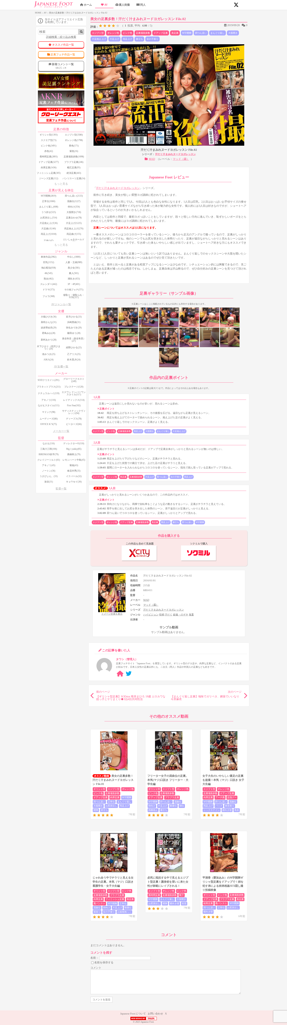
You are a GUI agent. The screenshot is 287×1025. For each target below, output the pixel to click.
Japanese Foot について (133, 1013)
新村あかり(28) (48, 339)
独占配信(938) (48, 267)
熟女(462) (48, 278)
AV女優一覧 (61, 366)
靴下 (181, 895)
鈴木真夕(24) (73, 359)
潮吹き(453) (74, 278)
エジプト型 (98, 33)
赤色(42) (48, 151)
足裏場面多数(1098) (74, 156)
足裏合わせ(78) (74, 217)
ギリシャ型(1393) (49, 134)
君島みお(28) (48, 333)
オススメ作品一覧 (63, 44)
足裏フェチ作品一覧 (63, 54)
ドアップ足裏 (161, 33)
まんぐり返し (217, 33)
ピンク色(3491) (48, 145)
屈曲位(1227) (73, 201)
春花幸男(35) (73, 470)
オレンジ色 (113, 33)
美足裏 (174, 33)
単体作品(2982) (48, 256)
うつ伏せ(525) (48, 212)
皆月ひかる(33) (74, 316)
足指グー (232, 797)
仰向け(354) (74, 206)
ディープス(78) (74, 418)
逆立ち (104, 810)
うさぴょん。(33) (49, 476)
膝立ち (139, 39)
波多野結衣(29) (48, 327)
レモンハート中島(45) (73, 459)
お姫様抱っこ (124, 912)
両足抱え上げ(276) (73, 228)
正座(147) (48, 240)
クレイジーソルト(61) (48, 459)
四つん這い (201, 33)
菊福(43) (74, 465)
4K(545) (49, 273)
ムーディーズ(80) (49, 418)
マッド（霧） (181, 159)
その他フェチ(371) (73, 289)
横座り (97, 912)
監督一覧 (61, 488)
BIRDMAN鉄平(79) (49, 454)
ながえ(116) (49, 443)
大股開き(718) (74, 212)
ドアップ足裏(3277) (48, 162)
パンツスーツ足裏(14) (73, 178)
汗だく (168, 614)
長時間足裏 (154, 895)
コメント (95, 967)
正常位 (111, 802)
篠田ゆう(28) (73, 333)
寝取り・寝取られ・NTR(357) (73, 296)
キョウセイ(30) (74, 481)
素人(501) (74, 273)
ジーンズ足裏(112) (48, 178)
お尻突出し (111, 806)
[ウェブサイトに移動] (120, 673)
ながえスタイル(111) (48, 405)
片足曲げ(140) (48, 228)
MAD (152, 159)
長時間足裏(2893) (49, 156)
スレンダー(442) (48, 284)
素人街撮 (124, 4)
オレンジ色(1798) (74, 140)
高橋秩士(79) (73, 454)
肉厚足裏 (114, 797)
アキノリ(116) (48, 400)
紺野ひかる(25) (74, 347)
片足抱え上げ (99, 39)
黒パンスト (99, 903)
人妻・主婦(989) (73, 262)
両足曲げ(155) (74, 234)
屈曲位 (177, 802)
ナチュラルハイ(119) (48, 393)
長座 (236, 810)
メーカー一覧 (61, 431)
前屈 (184, 903)
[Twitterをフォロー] (129, 673)
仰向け (151, 806)
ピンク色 (127, 33)
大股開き (233, 33)
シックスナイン (211, 810)
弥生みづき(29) (74, 327)
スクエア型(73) (48, 140)
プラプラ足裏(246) (73, 162)
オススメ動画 (101, 775)
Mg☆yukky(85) (73, 449)
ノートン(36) (48, 470)
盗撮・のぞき (180, 614)
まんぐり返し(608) (48, 206)
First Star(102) (74, 405)
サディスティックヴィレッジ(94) (74, 412)
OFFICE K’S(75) (48, 424)
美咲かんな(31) (48, 322)
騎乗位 (173, 806)
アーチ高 (220, 797)
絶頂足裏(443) (74, 173)
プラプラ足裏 (172, 797)
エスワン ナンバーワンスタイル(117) (74, 393)
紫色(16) (74, 151)
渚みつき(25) (48, 354)
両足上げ (127, 39)
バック (218, 806)
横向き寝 (227, 810)
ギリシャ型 (99, 789)
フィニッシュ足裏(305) (49, 173)
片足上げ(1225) (74, 223)
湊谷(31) (48, 481)
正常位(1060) (48, 201)
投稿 (161, 614)
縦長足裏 (208, 903)
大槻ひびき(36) (48, 316)
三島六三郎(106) (48, 449)
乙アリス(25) (73, 354)
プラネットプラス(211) (49, 386)
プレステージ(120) (73, 386)
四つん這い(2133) (74, 195)
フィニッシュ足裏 (114, 899)
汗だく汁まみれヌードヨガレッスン (175, 154)
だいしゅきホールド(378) (73, 240)
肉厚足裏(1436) (48, 167)
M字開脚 (186, 33)
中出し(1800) (73, 256)
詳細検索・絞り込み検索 (61, 36)
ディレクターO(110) (73, 443)
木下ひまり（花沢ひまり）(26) (48, 347)
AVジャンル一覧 (61, 304)
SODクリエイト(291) (48, 380)
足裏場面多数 (143, 33)
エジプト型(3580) (74, 134)
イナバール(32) (74, 476)
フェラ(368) (49, 296)
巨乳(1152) (48, 262)
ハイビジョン (151, 614)
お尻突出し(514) (48, 217)
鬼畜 (191, 614)
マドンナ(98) (48, 412)
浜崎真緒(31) (73, 322)
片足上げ (114, 39)
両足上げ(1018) (48, 234)
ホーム (88, 4)
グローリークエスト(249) (73, 380)
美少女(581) (74, 267)
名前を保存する (103, 962)
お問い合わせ (155, 1013)
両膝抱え (153, 810)
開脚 (96, 810)
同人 (143, 4)
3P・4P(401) (74, 284)
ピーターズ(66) (74, 424)
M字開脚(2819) (48, 195)
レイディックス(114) (74, 400)
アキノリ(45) (48, 465)
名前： (94, 957)
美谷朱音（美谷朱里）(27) (74, 339)
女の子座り (152, 39)
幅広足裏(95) (73, 167)
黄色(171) (74, 145)
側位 (181, 806)
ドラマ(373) (49, 289)
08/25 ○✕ (63, 66)
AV (106, 4)
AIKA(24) (48, 359)
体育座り (229, 806)
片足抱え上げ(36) (49, 223)
